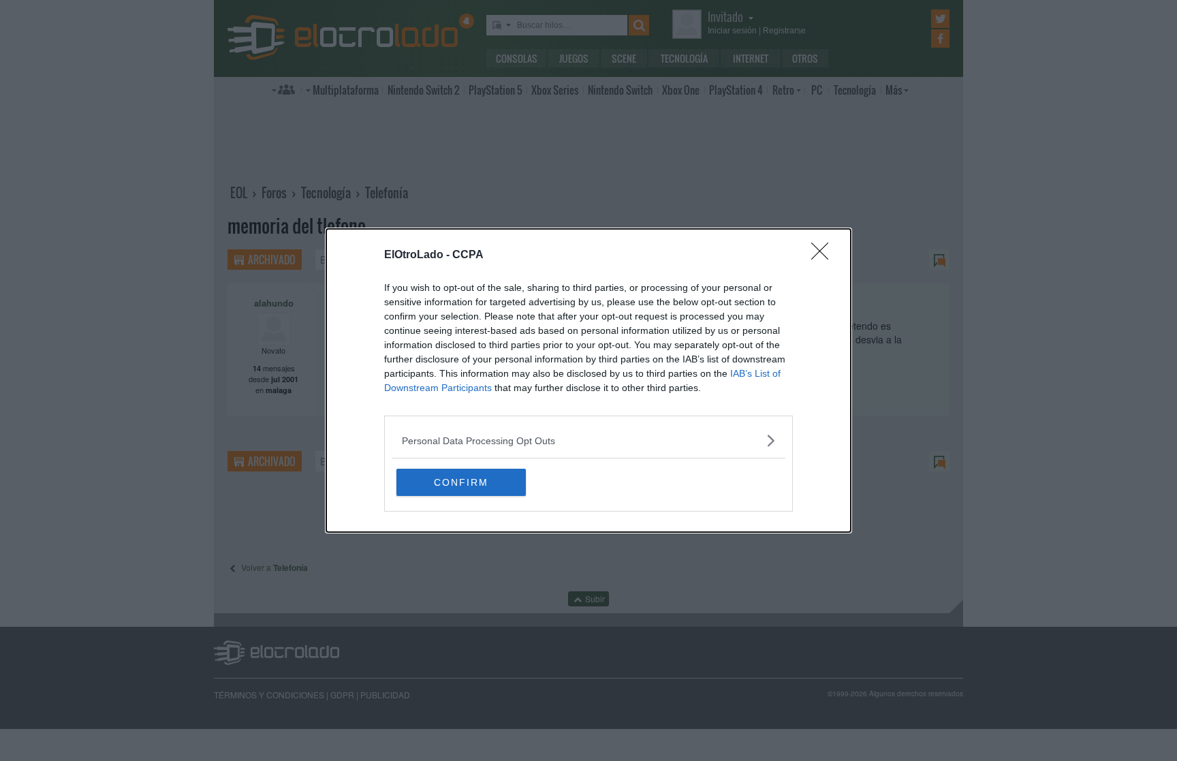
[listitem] (588, 440)
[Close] (824, 255)
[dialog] (588, 380)
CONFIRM (461, 482)
